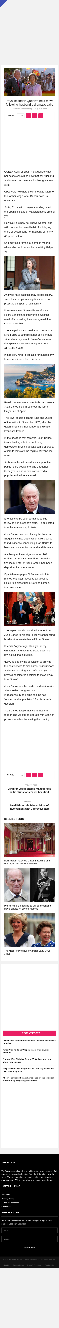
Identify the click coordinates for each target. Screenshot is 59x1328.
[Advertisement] (29, 29)
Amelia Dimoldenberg (23, 109)
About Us (5, 1194)
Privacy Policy (7, 1198)
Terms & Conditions (10, 1203)
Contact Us (6, 1207)
